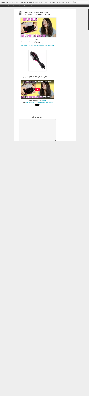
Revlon (27, 102)
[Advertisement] (63, 32)
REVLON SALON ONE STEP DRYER (37, 102)
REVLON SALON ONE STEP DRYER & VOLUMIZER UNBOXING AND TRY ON (37, 13)
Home (14, 5)
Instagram (18, 5)
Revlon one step (49, 102)
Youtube (10, 5)
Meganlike (43, 100)
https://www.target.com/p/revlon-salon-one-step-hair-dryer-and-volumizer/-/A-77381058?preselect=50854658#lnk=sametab (37, 46)
